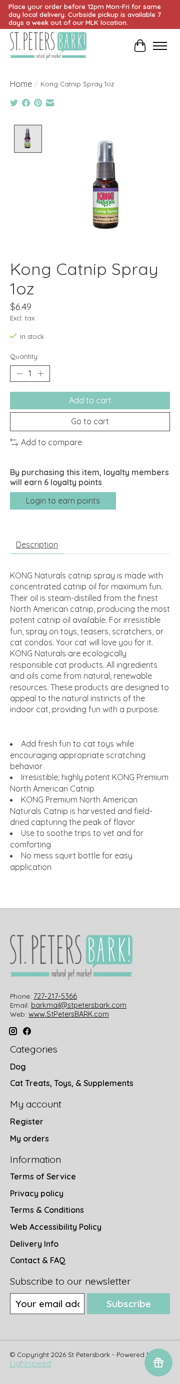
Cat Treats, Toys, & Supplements (72, 1083)
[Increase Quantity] (40, 373)
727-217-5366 (55, 996)
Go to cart (90, 421)
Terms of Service (43, 1176)
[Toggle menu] (160, 46)
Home (21, 84)
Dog (18, 1067)
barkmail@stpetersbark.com (78, 1005)
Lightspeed (30, 1364)
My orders (29, 1138)
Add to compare (51, 442)
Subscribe (128, 1304)
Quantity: (24, 356)
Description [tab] (37, 545)
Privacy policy (37, 1193)
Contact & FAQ (38, 1260)
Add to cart (90, 400)
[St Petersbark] (48, 46)
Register (27, 1121)
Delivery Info (34, 1244)
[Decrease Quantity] (19, 373)
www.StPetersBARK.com (68, 1014)
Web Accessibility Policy (56, 1227)
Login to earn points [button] (63, 501)
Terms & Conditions (47, 1210)
